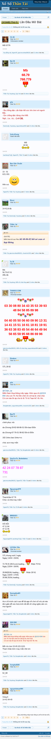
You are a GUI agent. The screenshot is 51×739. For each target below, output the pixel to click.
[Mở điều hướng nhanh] (48, 17)
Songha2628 (14, 665)
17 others (27, 192)
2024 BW (13, 622)
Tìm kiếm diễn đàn (7, 11)
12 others (44, 348)
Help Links (25, 8)
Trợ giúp (47, 733)
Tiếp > (27, 31)
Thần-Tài (6, 93)
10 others (36, 450)
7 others (36, 253)
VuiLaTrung (14, 134)
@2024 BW (38, 636)
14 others (32, 126)
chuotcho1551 (27, 253)
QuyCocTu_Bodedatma (18, 458)
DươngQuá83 (15, 593)
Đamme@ (6, 126)
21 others (36, 52)
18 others (26, 93)
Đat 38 (12, 61)
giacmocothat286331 (24, 52)
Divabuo (13, 358)
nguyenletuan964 (21, 126)
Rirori (12, 200)
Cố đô (12, 37)
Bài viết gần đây (20, 11)
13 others (25, 507)
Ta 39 (12, 262)
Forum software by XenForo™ (10, 736)
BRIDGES (13, 516)
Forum (5, 8)
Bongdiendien (7, 405)
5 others (37, 405)
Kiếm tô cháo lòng (21, 282)
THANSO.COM (15, 291)
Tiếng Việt (4, 733)
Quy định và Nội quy (44, 736)
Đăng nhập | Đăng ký (41, 2)
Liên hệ (41, 733)
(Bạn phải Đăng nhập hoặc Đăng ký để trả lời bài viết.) (33, 715)
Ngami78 (14, 52)
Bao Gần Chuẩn (16, 163)
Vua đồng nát (7, 52)
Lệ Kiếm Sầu (15, 547)
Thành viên (15, 8)
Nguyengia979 (15, 489)
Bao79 (12, 414)
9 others (27, 585)
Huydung (12, 93)
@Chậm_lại (7, 391)
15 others (30, 155)
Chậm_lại (13, 224)
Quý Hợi (18, 93)
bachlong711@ (7, 155)
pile (11, 102)
